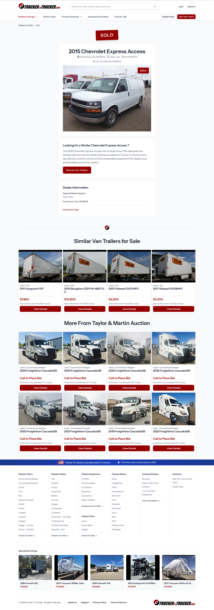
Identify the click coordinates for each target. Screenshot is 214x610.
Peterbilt (116, 504)
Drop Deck (56, 491)
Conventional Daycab (28, 483)
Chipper (22, 521)
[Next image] (59, 266)
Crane (21, 508)
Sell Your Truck (186, 16)
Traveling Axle (57, 521)
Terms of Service (119, 602)
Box (20, 495)
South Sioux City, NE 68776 (92, 57)
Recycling (86, 491)
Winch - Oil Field (26, 529)
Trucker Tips (120, 16)
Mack (114, 479)
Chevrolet (116, 508)
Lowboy (54, 500)
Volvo (114, 487)
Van (38, 25)
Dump (21, 487)
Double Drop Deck (59, 525)
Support (85, 602)
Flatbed (54, 483)
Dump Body (87, 525)
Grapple (22, 512)
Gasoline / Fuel (58, 529)
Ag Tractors (87, 495)
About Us (72, 602)
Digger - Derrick (25, 525)
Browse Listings (26, 16)
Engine (85, 529)
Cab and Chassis (25, 500)
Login (181, 6)
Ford (114, 500)
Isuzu (114, 512)
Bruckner (146, 479)
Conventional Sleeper (28, 479)
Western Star (118, 525)
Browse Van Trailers (77, 170)
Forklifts (85, 479)
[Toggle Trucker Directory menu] (81, 17)
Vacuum (22, 517)
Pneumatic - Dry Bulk (61, 517)
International (117, 491)
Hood (84, 521)
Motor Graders (88, 500)
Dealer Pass (168, 16)
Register (191, 6)
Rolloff (21, 504)
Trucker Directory (70, 16)
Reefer (54, 495)
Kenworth (116, 495)
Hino (114, 521)
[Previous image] (21, 266)
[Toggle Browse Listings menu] (36, 17)
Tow (20, 491)
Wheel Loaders (88, 483)
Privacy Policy (100, 602)
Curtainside (56, 508)
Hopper (54, 504)
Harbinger (116, 529)
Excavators (87, 487)
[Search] (154, 6)
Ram (114, 517)
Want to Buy (49, 16)
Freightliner (117, 483)
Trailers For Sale (25, 25)
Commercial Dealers (98, 16)
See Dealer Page (71, 209)
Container (55, 512)
